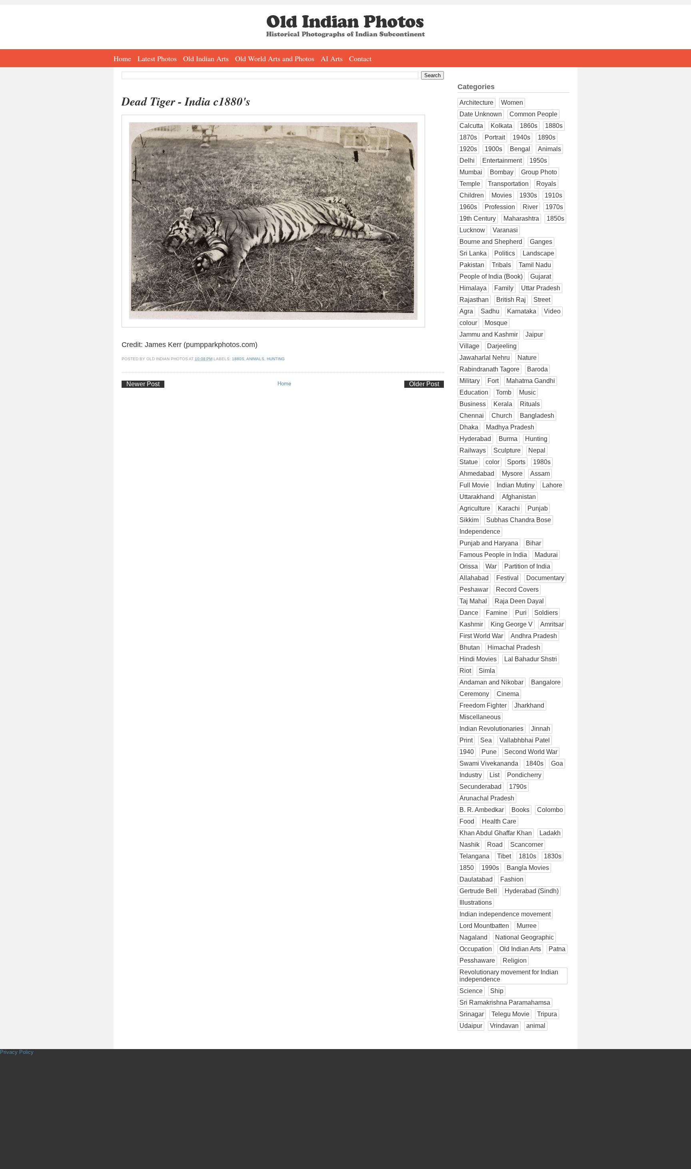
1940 (466, 751)
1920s (468, 149)
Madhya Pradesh (510, 427)
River (530, 206)
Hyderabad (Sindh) (532, 891)
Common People (533, 114)
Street (541, 299)
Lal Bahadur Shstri (530, 659)
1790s (518, 786)
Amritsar (552, 624)
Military (469, 380)
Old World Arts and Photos (274, 58)
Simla (487, 670)
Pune (489, 751)
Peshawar (473, 589)
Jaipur (534, 334)
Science (471, 990)
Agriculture (474, 508)
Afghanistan (519, 496)
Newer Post (143, 384)
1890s (546, 137)
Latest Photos (157, 58)
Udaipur (470, 1025)
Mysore (512, 473)
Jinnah (540, 728)
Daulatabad (476, 879)
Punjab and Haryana (488, 543)
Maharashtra (521, 218)
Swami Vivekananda (488, 763)
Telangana (474, 856)
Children (471, 195)
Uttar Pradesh (540, 288)
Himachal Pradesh (513, 647)
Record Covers (517, 589)
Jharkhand (529, 705)
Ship (496, 990)
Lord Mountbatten (484, 925)
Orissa (468, 566)
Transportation (508, 183)
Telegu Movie (510, 1014)
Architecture (476, 102)
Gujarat (540, 276)
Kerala (502, 404)
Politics (504, 253)
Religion (515, 960)
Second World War (530, 751)
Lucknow (472, 230)
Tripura (547, 1014)
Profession (500, 206)
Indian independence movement (505, 914)
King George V (512, 624)
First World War (481, 635)
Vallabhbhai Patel (524, 740)
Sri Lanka (473, 253)
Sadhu (490, 311)
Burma (508, 438)
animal (535, 1025)
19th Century (477, 218)
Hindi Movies (478, 659)
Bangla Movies (528, 867)
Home (122, 58)
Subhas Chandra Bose (518, 520)
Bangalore (546, 682)
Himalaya (473, 288)
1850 (466, 867)
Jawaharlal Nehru (484, 357)
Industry (470, 775)
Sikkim (469, 520)
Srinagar (471, 1014)
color (492, 462)
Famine (496, 612)
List (494, 775)
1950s (538, 160)
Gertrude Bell (478, 891)
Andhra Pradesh (534, 635)
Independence (479, 531)
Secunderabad (480, 786)
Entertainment (502, 160)
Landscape (538, 253)
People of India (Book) (491, 276)
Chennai (471, 415)
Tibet (504, 856)
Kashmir (471, 624)
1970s (554, 206)
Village (469, 346)
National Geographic (524, 937)
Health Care (499, 821)
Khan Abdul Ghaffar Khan (495, 833)
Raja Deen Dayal (519, 601)
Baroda (537, 369)
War (491, 566)
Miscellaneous (480, 717)
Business (472, 404)
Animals (255, 359)
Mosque (496, 322)
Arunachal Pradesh (486, 798)
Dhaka (468, 427)
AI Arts (332, 58)
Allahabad (474, 578)
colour (468, 322)
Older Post (424, 384)
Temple (469, 183)
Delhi (467, 160)
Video (552, 311)
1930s (528, 195)
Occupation (475, 949)
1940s (521, 137)
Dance (468, 612)
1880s (238, 359)
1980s (542, 462)
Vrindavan (504, 1025)
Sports (516, 462)
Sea (486, 740)
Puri (521, 612)
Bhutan (469, 647)
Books (520, 809)
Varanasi (505, 230)
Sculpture (507, 450)
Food (466, 821)
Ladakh (550, 833)
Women (512, 102)
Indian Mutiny (516, 485)
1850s (555, 218)
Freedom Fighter (483, 705)
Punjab (537, 508)
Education (473, 392)
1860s (528, 125)
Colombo (550, 809)
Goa (557, 763)
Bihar (533, 543)
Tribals (501, 264)
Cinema (508, 693)
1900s (493, 149)
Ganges (541, 241)
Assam (540, 473)
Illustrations (475, 902)
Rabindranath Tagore (489, 369)
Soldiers (546, 612)
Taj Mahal (473, 601)
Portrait (495, 137)
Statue (468, 462)
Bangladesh (537, 415)
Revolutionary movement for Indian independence (508, 976)
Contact (360, 58)
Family (503, 288)
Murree (527, 925)
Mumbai (470, 172)
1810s (527, 856)
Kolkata (501, 125)
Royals (546, 183)
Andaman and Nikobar (491, 682)
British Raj (511, 299)
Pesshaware (477, 960)
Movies (501, 195)
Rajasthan (474, 299)
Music (527, 392)
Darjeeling (502, 346)
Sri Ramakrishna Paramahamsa (504, 1002)
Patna (557, 949)
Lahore (552, 485)
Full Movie (474, 485)
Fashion (511, 879)
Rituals (530, 404)
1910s (553, 195)
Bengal (520, 149)
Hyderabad (475, 438)
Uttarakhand (476, 496)
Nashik (469, 844)
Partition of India (527, 566)
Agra (466, 311)
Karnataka (521, 311)
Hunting (276, 359)
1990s (490, 867)
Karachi (509, 508)
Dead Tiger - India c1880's (186, 101)
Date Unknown (480, 114)
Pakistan (471, 264)
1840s (534, 763)
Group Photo (539, 172)
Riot (465, 670)
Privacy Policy (17, 1052)
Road (495, 844)
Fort (493, 380)
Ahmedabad (476, 473)
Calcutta (471, 125)
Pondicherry (524, 775)
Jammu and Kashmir (488, 334)
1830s (552, 856)
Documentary (545, 578)
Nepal (536, 450)
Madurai (546, 554)
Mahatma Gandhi (530, 380)
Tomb (503, 392)
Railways (472, 450)
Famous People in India (493, 554)
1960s (468, 206)
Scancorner (526, 844)
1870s (468, 137)
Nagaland (473, 937)
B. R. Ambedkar (481, 809)
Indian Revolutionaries (491, 728)
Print (466, 740)
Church (501, 415)
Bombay (501, 172)
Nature (527, 357)
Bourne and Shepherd (490, 241)
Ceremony (474, 693)
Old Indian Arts (206, 58)
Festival (507, 578)
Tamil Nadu (535, 264)
